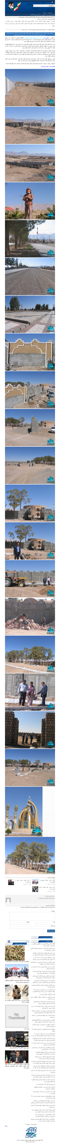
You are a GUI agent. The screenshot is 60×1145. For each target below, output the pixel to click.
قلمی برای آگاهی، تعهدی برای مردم (47, 994)
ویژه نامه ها (31, 29)
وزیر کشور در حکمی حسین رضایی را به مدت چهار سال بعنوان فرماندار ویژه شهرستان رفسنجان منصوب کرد (17, 1066)
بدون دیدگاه (24, 29)
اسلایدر (41, 29)
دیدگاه (53, 911)
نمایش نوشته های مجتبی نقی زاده (46, 898)
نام (54, 922)
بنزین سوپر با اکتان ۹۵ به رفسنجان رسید (45, 1084)
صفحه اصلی (44, 19)
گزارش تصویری (36, 29)
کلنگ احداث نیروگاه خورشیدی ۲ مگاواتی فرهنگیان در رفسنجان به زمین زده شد (17, 981)
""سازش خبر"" (22, 1140)
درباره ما (44, 13)
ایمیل (27, 922)
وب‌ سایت (53, 926)
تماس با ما (50, 13)
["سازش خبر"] (29, 2)
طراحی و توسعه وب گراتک (30, 1141)
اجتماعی (38, 19)
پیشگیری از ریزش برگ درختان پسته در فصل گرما (17, 961)
